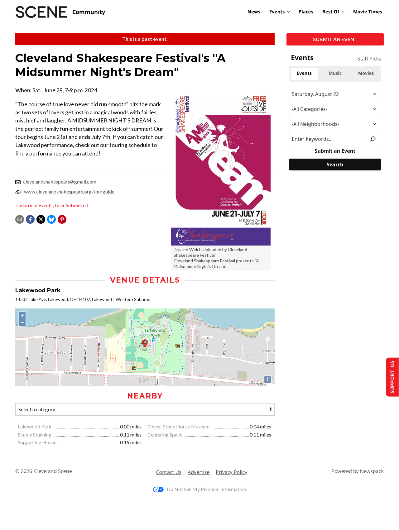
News (254, 12)
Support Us (392, 377)
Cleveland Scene (53, 471)
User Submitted (71, 205)
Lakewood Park (35, 426)
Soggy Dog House (37, 442)
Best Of (330, 12)
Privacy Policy (231, 472)
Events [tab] (304, 73)
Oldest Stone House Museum (178, 426)
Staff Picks (369, 58)
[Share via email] (19, 219)
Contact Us (168, 472)
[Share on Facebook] (30, 219)
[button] (62, 219)
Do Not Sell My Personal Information (206, 489)
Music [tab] (335, 73)
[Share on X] (40, 219)
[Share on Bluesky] (51, 219)
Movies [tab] (366, 73)
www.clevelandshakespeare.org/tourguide (69, 191)
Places (306, 12)
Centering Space (165, 434)
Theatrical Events (34, 205)
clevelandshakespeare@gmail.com (59, 181)
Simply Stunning (35, 434)
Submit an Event (335, 39)
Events (277, 12)
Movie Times (367, 12)
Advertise (198, 472)
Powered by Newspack (357, 471)
